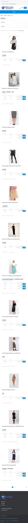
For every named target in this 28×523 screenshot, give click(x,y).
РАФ (3, 393)
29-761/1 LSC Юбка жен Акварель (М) (11, 275)
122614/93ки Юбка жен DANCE (10, 316)
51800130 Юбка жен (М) (8, 127)
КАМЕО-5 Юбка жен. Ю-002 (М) (10, 88)
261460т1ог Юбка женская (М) (10, 202)
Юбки (12, 15)
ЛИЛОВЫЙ (8, 92)
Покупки (3, 503)
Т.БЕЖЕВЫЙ (4, 206)
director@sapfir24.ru (8, 520)
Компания (3, 501)
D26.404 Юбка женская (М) (9, 465)
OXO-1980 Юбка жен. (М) (8, 389)
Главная (2, 15)
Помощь (3, 505)
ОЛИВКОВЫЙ (10, 468)
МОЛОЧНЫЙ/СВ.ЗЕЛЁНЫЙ (7, 279)
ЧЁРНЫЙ (4, 55)
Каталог (5, 15)
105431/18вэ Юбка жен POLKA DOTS (11, 166)
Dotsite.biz (2, 521)
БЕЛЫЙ (3, 92)
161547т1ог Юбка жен (8, 52)
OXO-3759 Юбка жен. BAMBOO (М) (11, 239)
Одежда (8, 15)
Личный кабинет (6, 1)
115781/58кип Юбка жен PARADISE (11, 353)
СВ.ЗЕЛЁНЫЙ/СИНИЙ (18, 279)
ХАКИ (12, 92)
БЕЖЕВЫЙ (4, 468)
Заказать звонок (13, 3)
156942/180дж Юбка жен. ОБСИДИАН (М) (13, 426)
